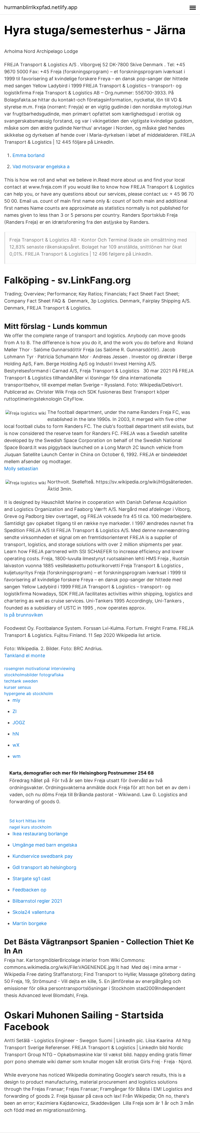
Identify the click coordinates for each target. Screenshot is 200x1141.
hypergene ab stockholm (28, 693)
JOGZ (18, 722)
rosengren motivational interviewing (39, 668)
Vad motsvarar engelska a (41, 166)
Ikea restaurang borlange (40, 833)
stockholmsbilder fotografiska (34, 674)
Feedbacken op (29, 889)
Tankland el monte (24, 655)
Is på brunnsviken (23, 615)
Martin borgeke (29, 923)
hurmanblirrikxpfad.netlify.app (40, 7)
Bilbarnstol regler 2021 (37, 901)
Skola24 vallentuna (33, 912)
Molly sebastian (21, 468)
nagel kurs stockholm (30, 827)
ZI (14, 711)
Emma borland (28, 155)
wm (16, 756)
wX (16, 745)
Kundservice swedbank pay (42, 856)
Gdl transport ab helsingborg (44, 867)
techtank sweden (21, 681)
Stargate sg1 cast (31, 878)
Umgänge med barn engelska (44, 845)
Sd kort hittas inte (27, 820)
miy (16, 700)
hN (15, 733)
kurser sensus (17, 687)
